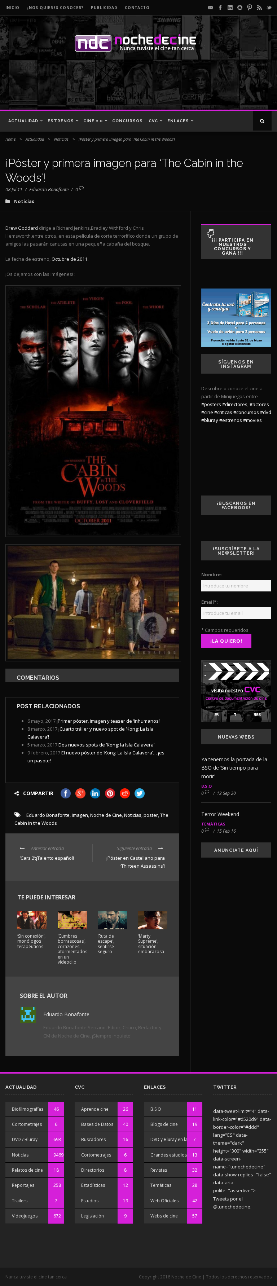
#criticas (223, 412)
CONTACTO (137, 7)
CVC (153, 121)
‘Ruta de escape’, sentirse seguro (106, 944)
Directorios (92, 1170)
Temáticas (213, 824)
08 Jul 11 (13, 189)
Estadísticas (93, 1185)
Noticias (61, 139)
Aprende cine (95, 1109)
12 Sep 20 (226, 793)
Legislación (92, 1216)
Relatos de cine (27, 1170)
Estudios (89, 1201)
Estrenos (61, 121)
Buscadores (93, 1139)
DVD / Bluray (25, 1139)
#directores (234, 404)
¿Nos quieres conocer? (55, 7)
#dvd (265, 412)
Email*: (209, 602)
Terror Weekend (220, 814)
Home (10, 139)
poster (151, 815)
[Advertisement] (104, 84)
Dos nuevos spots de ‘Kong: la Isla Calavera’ (106, 744)
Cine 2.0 (93, 121)
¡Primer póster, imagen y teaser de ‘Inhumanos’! (109, 721)
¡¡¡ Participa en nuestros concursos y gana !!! (233, 247)
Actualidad (23, 121)
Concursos (127, 121)
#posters (211, 404)
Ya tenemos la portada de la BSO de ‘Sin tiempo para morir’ (234, 768)
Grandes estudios (168, 1155)
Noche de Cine (106, 815)
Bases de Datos (97, 1124)
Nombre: (211, 574)
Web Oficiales (164, 1201)
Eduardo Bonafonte (49, 189)
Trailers (19, 1201)
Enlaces (178, 121)
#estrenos (230, 420)
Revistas (158, 1170)
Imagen (80, 815)
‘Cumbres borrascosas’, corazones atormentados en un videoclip (72, 949)
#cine (207, 412)
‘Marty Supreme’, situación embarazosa (151, 944)
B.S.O (206, 786)
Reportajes (23, 1185)
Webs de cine (164, 1216)
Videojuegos (25, 1216)
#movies (252, 420)
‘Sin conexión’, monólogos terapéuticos (31, 941)
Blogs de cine (164, 1124)
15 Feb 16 (226, 831)
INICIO (12, 7)
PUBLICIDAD (104, 7)
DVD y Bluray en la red (173, 1139)
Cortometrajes (27, 1124)
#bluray (209, 420)
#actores (259, 404)
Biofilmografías (27, 1109)
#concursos (246, 412)
